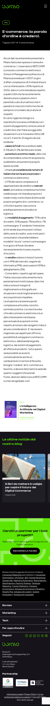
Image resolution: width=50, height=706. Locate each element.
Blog (6, 22)
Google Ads (7, 580)
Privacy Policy (30, 694)
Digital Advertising (37, 577)
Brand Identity (40, 580)
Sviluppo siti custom (23, 591)
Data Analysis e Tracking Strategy (16, 583)
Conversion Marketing (12, 575)
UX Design (19, 577)
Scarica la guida (27, 417)
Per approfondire (13, 628)
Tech (5, 621)
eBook (22, 402)
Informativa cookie (15, 694)
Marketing (9, 613)
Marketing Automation (23, 580)
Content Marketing (20, 586)
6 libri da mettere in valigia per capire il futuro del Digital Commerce (23, 487)
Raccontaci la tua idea (25, 551)
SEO (26, 577)
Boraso (7, 605)
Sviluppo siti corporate (24, 594)
